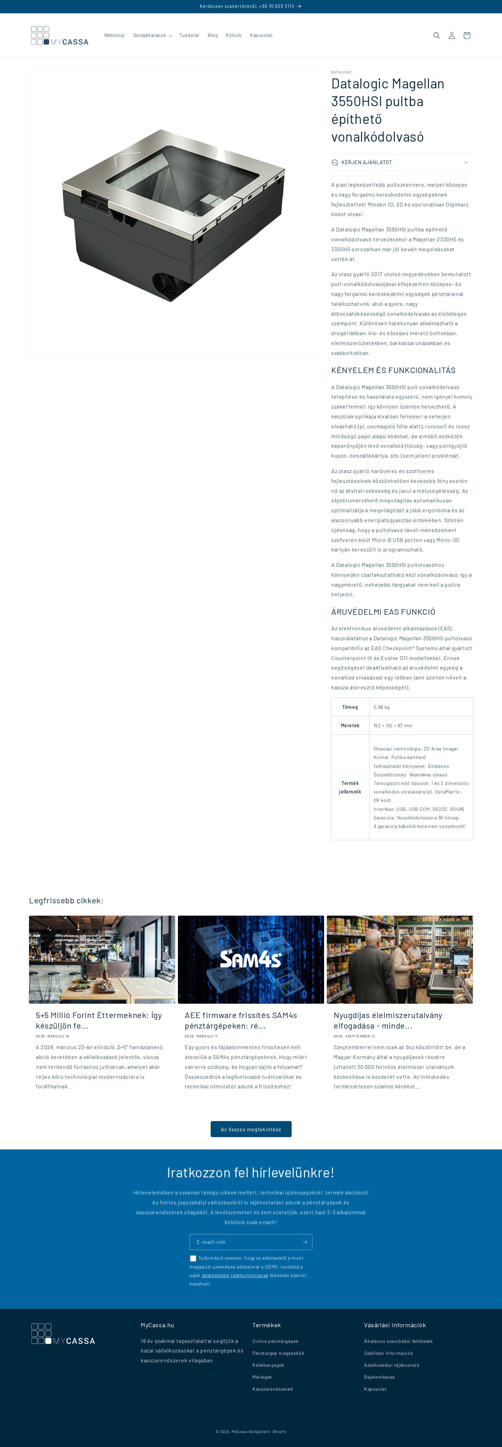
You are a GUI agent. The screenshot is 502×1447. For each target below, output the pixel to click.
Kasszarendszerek (272, 1389)
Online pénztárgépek (275, 1341)
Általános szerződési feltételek (398, 1341)
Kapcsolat (375, 1389)
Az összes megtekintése (251, 1129)
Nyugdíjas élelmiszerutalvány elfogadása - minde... (388, 1020)
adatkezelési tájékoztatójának (235, 1275)
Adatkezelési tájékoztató (391, 1365)
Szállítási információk (388, 1353)
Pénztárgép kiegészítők (278, 1353)
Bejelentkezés (379, 1377)
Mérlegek (262, 1377)
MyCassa (240, 1431)
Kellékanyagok (268, 1365)
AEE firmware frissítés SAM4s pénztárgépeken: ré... (241, 1020)
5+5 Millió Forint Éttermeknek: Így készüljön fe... (99, 1020)
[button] (152, 35)
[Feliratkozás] (304, 1242)
